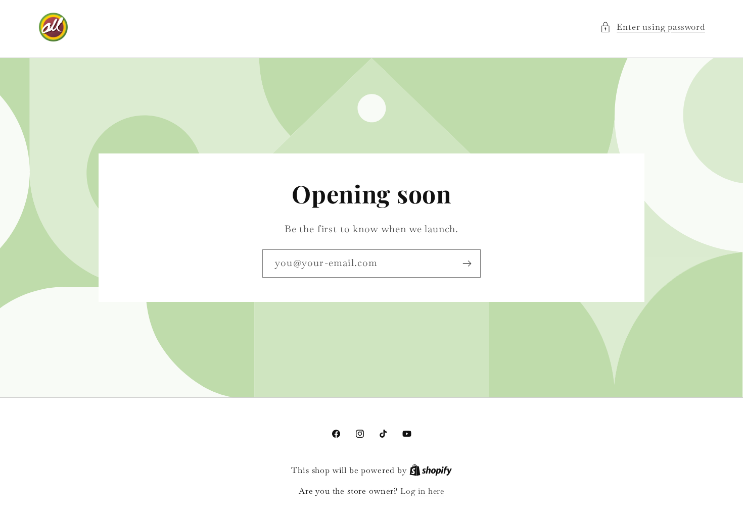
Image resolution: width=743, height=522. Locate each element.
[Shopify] (430, 470)
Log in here (422, 491)
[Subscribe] (466, 263)
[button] (652, 27)
